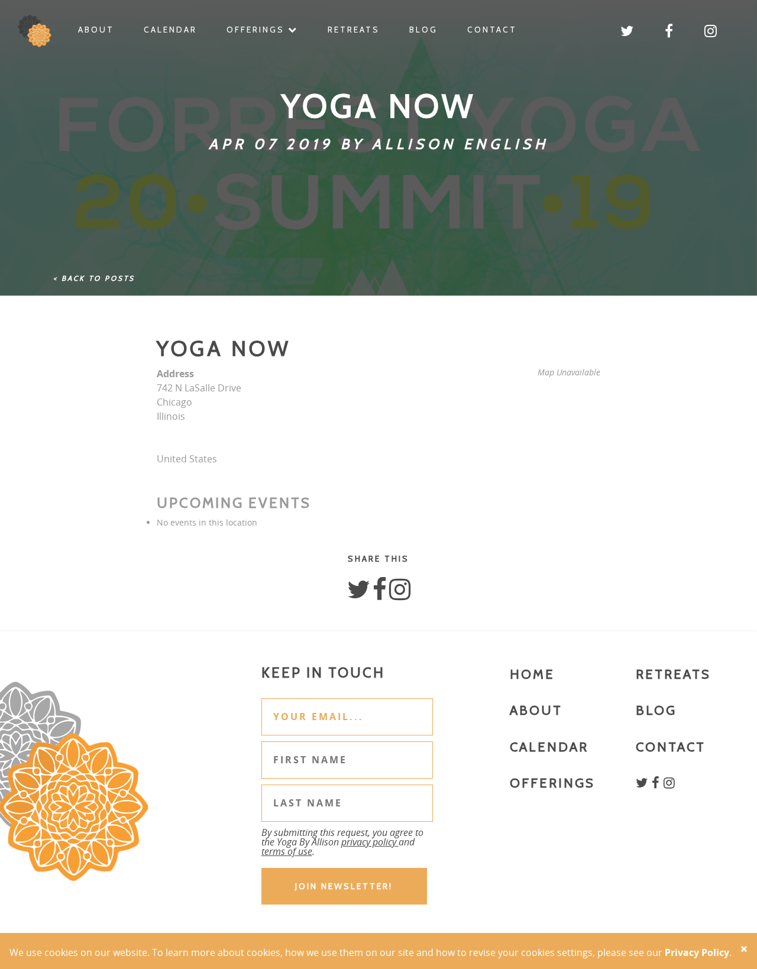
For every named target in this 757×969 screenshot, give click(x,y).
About (96, 29)
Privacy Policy (697, 952)
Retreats (354, 29)
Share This (378, 558)
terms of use (286, 851)
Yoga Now (224, 348)
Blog (423, 29)
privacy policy (370, 841)
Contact (492, 29)
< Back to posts (94, 278)
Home (532, 674)
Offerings (257, 29)
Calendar (170, 29)
